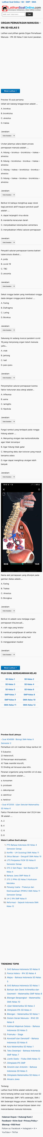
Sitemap (6, 1124)
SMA (34, 2)
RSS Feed (15, 1124)
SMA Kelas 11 (10, 705)
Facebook (15, 1128)
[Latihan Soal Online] (21, 8)
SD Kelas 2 (29, 679)
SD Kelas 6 (29, 689)
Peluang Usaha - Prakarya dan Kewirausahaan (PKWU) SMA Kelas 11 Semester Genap (23, 891)
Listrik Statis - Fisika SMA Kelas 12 (23, 1059)
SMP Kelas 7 (10, 694)
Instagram (27, 1128)
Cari (29, 14)
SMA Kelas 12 (29, 705)
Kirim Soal (17, 1121)
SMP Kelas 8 (29, 694)
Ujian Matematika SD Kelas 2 (21, 1006)
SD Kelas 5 (10, 689)
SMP (28, 2)
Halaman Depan (9, 1117)
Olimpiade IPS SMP (16, 1063)
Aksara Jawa (13, 1079)
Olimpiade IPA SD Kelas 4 (19, 1010)
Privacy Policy (30, 1121)
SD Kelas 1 (10, 679)
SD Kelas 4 (29, 684)
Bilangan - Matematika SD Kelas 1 (23, 1014)
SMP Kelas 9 (10, 700)
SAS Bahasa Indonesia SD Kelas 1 (23, 985)
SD (22, 2)
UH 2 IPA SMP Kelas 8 (17, 898)
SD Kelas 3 (10, 684)
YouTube (6, 1132)
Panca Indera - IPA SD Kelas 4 (21, 973)
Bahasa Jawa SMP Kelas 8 (18, 875)
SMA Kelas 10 (29, 700)
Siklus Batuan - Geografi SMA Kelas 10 (24, 856)
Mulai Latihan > (10, 91)
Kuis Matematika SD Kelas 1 (20, 1046)
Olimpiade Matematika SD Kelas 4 (23, 1075)
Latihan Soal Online (11, 2)
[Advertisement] (21, 63)
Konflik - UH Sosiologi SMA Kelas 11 (23, 852)
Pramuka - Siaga (15, 1034)
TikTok (15, 1132)
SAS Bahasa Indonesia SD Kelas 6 (23, 969)
